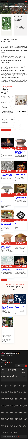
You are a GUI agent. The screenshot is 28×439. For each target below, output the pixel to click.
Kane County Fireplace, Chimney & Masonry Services (3, 405)
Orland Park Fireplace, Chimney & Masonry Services (7, 419)
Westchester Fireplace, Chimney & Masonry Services (11, 430)
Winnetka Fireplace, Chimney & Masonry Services (16, 433)
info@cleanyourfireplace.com (3, 360)
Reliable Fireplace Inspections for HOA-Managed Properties (13, 377)
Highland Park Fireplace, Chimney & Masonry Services (25, 398)
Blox (18, 436)
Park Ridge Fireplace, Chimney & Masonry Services (2, 423)
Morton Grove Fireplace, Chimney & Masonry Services (25, 409)
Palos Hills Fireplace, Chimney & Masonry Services (20, 419)
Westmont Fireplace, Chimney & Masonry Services (20, 430)
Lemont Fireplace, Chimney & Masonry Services (2, 409)
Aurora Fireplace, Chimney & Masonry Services (11, 384)
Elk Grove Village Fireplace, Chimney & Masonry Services (2, 394)
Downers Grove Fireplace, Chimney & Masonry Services (20, 391)
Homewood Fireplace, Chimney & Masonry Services (11, 402)
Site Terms (23, 372)
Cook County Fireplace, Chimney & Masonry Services (2, 391)
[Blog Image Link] (7, 143)
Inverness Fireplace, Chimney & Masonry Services (20, 402)
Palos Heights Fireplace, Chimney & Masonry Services (16, 419)
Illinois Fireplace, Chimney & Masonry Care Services (16, 402)
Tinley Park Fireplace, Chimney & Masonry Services (2, 430)
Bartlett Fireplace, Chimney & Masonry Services (20, 384)
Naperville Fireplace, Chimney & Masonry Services (7, 412)
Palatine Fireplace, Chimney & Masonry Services (11, 419)
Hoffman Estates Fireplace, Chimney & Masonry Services (2, 402)
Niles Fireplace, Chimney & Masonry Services (16, 412)
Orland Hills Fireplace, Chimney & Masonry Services (2, 419)
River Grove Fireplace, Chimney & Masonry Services (20, 423)
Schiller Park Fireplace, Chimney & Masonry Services (16, 426)
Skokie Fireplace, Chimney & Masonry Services (20, 426)
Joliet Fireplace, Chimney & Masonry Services (25, 402)
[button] (26, 1)
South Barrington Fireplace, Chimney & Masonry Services (25, 426)
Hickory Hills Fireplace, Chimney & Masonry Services (20, 398)
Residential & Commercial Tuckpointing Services (12, 370)
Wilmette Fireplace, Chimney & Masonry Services (11, 433)
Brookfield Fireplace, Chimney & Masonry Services (11, 387)
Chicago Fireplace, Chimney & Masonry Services (25, 387)
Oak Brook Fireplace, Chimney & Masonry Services (11, 416)
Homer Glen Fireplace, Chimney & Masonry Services (7, 402)
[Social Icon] (5, 362)
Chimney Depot (3, 376)
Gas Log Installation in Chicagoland (10, 375)
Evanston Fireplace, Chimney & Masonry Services (16, 394)
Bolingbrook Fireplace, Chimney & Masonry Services (2, 387)
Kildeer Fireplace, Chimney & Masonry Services (11, 405)
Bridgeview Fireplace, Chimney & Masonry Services (7, 387)
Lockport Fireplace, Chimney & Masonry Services (11, 409)
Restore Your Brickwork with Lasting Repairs (11, 369)
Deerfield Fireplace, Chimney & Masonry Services (7, 391)
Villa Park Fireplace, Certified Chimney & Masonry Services (7, 430)
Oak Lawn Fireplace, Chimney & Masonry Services (20, 416)
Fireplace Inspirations (9, 9)
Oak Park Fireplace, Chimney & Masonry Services (25, 416)
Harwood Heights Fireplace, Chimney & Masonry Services (16, 398)
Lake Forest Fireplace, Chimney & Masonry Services (25, 405)
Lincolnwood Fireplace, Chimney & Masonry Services (7, 409)
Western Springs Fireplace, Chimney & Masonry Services (16, 430)
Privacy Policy (23, 436)
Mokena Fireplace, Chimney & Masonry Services (20, 409)
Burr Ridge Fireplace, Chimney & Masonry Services (20, 387)
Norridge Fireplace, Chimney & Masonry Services (20, 412)
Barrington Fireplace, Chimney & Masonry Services (16, 384)
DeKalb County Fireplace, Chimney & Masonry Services (11, 391)
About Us (2, 375)
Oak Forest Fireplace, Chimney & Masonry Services (16, 416)
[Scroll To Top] (26, 437)
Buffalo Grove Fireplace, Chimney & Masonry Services (16, 387)
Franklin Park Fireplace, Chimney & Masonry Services (25, 394)
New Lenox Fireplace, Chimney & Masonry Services (11, 412)
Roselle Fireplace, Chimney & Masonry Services (7, 426)
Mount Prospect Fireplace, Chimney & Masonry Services (2, 412)
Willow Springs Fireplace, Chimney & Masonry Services (7, 433)
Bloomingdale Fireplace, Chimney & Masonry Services (25, 384)
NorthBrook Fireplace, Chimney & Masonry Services (25, 412)
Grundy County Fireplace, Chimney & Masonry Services (11, 398)
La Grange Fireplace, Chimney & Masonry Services (16, 405)
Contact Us (2, 372)
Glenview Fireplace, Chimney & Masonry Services (7, 398)
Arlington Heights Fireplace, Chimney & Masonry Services (7, 384)
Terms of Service (20, 436)
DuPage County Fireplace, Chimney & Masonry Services (25, 391)
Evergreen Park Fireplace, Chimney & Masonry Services (20, 394)
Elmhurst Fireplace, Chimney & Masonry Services (7, 394)
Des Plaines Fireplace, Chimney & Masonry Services (16, 391)
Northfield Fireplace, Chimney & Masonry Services (2, 416)
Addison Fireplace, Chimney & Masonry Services (2, 384)
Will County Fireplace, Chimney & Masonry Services (2, 433)
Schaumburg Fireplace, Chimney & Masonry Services (12, 426)
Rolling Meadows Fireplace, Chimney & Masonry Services (2, 426)
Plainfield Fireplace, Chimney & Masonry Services (7, 423)
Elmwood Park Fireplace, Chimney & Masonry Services (11, 394)
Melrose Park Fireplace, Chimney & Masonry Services (16, 409)
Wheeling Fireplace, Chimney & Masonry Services (25, 430)
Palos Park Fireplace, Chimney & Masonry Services (25, 419)
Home (4, 9)
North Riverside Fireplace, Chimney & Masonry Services (7, 416)
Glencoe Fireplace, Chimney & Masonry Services (2, 398)
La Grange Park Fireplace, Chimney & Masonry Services (20, 405)
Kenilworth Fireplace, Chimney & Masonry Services (7, 405)
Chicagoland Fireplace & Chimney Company (11, 436)
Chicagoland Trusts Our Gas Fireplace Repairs (12, 376)
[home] (4, 1)
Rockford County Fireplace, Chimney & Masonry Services (25, 423)
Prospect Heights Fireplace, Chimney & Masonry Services (11, 423)
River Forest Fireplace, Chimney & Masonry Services (16, 423)
